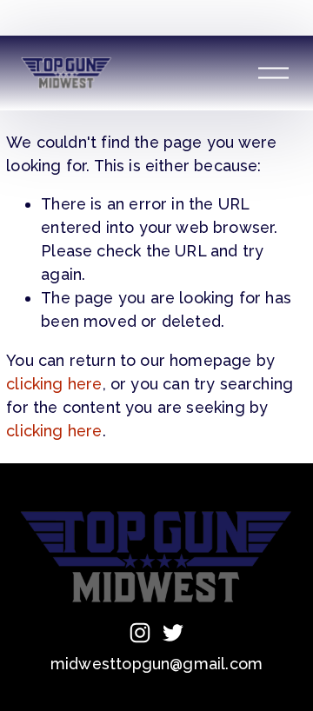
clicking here (54, 384)
